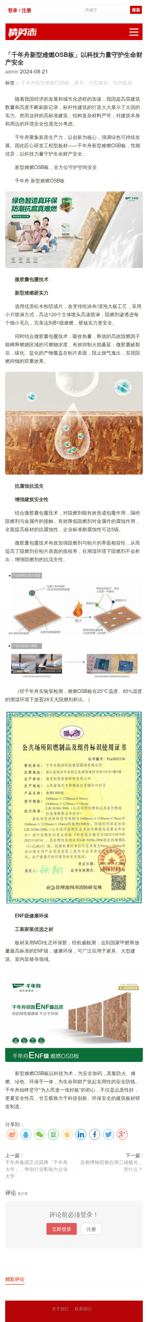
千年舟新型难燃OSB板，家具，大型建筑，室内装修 (76, 82)
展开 (133, 32)
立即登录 (61, 1228)
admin (12, 71)
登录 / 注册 (19, 10)
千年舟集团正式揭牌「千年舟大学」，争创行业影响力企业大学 (36, 1169)
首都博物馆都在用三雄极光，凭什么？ (111, 1165)
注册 (91, 1228)
